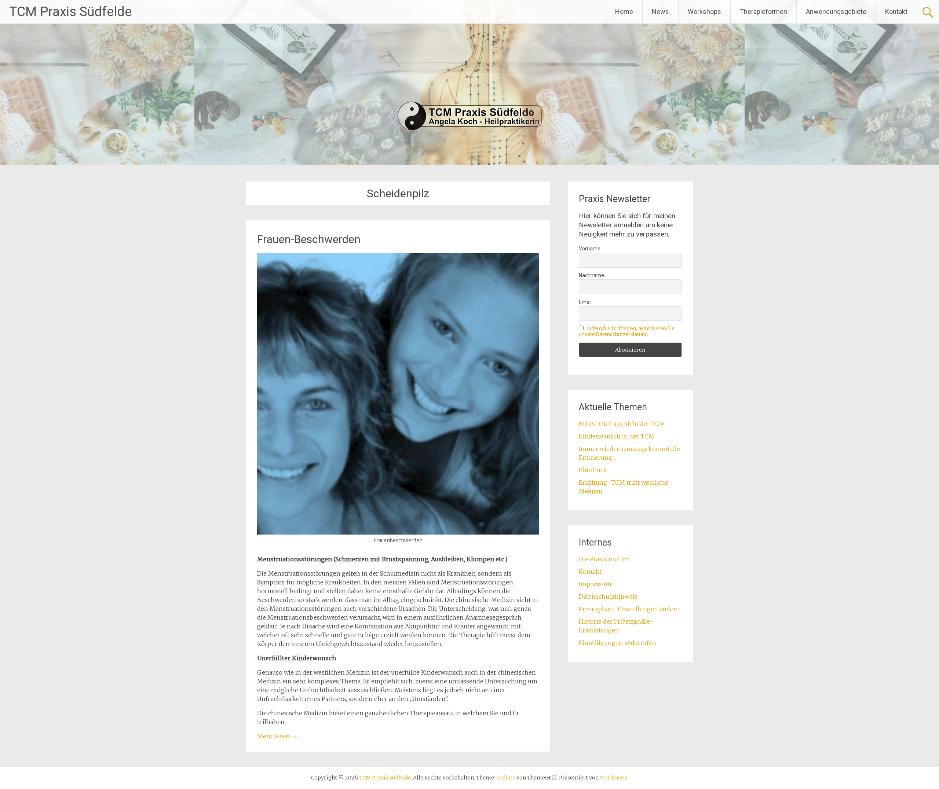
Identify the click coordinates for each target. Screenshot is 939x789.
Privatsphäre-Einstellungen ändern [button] (629, 609)
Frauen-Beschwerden (309, 239)
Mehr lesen (277, 736)
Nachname (591, 275)
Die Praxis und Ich (604, 559)
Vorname (589, 249)
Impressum (595, 584)
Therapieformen (763, 11)
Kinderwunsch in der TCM (616, 436)
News (660, 11)
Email (585, 302)
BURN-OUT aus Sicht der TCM (622, 423)
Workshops (704, 11)
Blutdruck (593, 470)
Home (624, 11)
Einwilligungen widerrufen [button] (617, 642)
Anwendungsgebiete (836, 11)
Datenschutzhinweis (608, 596)
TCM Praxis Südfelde (70, 11)
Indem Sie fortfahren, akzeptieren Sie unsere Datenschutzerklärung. (627, 331)
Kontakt (896, 11)
